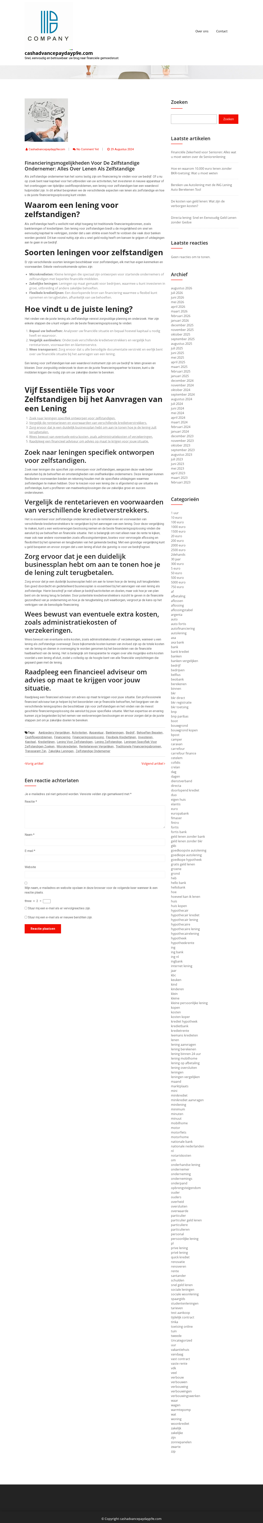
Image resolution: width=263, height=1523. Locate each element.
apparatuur (96, 732)
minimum (178, 1109)
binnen (176, 688)
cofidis (175, 762)
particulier (178, 1215)
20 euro (176, 536)
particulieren (180, 1229)
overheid (177, 1202)
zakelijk (176, 1428)
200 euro (177, 541)
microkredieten (67, 746)
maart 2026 (179, 311)
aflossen (177, 601)
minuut (176, 1118)
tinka (174, 1322)
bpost (175, 735)
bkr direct (178, 698)
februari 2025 (180, 371)
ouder (175, 1192)
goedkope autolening (186, 855)
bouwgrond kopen (184, 730)
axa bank (177, 642)
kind (174, 984)
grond (175, 873)
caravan (177, 744)
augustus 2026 (181, 288)
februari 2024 (180, 427)
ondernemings (181, 1178)
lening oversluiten (184, 1068)
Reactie (31, 801)
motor (175, 1128)
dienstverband (181, 781)
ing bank (177, 952)
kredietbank (179, 1026)
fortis (175, 827)
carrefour (178, 749)
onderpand (179, 1183)
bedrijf (130, 732)
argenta (176, 615)
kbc (173, 975)
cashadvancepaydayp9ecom (47, 149)
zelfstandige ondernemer (93, 751)
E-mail (30, 851)
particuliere (179, 1225)
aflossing (177, 605)
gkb (173, 846)
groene (176, 869)
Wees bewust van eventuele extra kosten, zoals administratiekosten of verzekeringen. (91, 437)
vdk (173, 1368)
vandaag (177, 1354)
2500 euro (178, 550)
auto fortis (178, 624)
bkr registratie (181, 702)
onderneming (181, 1174)
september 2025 (183, 339)
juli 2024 (177, 404)
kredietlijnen (46, 742)
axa (173, 638)
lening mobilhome (184, 1058)
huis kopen (179, 906)
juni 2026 (177, 297)
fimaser (176, 818)
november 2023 (182, 441)
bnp (174, 712)
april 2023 (178, 473)
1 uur (175, 513)
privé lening (179, 1252)
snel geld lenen (182, 1285)
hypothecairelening (185, 933)
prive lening (179, 1248)
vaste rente (179, 1363)
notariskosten (181, 1155)
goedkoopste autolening (188, 850)
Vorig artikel (34, 763)
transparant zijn (35, 751)
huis (174, 901)
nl (172, 1151)
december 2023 (182, 436)
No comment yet (88, 149)
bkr (173, 693)
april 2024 (178, 417)
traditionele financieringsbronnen (138, 746)
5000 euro (178, 582)
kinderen (177, 989)
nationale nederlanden (187, 1146)
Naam (29, 835)
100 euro (177, 522)
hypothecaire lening (185, 929)
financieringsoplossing (88, 737)
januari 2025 (180, 376)
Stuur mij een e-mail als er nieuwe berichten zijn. (60, 917)
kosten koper (180, 1017)
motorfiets (178, 1132)
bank (174, 647)
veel (174, 1373)
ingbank (177, 961)
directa (176, 786)
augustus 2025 (181, 344)
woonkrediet (180, 1423)
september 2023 (183, 450)
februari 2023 (180, 482)
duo (174, 795)
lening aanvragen (183, 1044)
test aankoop (180, 1313)
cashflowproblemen (38, 737)
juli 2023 (177, 459)
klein (174, 994)
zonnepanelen (181, 1442)
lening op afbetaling (185, 1063)
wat (173, 1414)
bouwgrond (179, 725)
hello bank (178, 883)
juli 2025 (177, 348)
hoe (174, 892)
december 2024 (182, 380)
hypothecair (179, 910)
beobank (177, 679)
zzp (173, 1451)
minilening (178, 1105)
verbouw (177, 1377)
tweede (176, 1336)
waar (174, 1400)
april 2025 (178, 362)
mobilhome (179, 1123)
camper (176, 739)
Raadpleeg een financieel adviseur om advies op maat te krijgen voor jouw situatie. (89, 441)
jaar (174, 970)
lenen (175, 1040)
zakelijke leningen (61, 751)
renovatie (178, 1262)
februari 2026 (180, 316)
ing (173, 947)
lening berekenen (183, 1049)
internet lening (181, 966)
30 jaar (176, 559)
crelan (175, 767)
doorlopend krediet (185, 790)
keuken (176, 980)
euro (174, 809)
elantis (176, 804)
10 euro (176, 517)
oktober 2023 (180, 445)
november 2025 (182, 330)
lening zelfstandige (108, 742)
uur (173, 1345)
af (172, 591)
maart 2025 (179, 367)
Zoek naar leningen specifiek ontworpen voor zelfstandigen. (72, 418)
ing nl (175, 957)
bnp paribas (179, 716)
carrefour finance (183, 753)
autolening (179, 633)
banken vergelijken (184, 661)
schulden (177, 1280)
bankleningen (115, 732)
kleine (175, 998)
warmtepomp (181, 1410)
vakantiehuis (180, 1350)
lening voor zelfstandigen (75, 742)
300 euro (177, 564)
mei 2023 (177, 468)
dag (173, 772)
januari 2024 (180, 431)
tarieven (177, 1308)
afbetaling (178, 596)
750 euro (177, 587)
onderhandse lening (185, 1165)
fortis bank (179, 832)
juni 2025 (177, 353)
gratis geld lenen (183, 864)
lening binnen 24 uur (186, 1054)
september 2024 (183, 394)
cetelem (177, 758)
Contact (222, 31)
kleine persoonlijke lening (189, 1003)
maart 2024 (179, 422)
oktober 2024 (180, 390)
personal (177, 1234)
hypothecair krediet (185, 915)
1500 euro (178, 531)
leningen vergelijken (185, 1077)
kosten (176, 1012)
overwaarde (179, 1211)
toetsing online (182, 1326)
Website (30, 867)
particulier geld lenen (186, 1220)
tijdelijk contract (182, 1317)
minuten (177, 1114)
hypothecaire (180, 924)
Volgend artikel (153, 763)
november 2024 (182, 385)
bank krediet (180, 651)
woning (176, 1419)
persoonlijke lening (185, 1239)
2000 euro (178, 545)
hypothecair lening (184, 920)
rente (175, 1271)
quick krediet (180, 1257)
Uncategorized (181, 1340)
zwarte (176, 1447)
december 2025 (182, 325)
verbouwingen (181, 1391)
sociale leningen (182, 1289)
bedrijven (178, 670)
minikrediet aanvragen (187, 1100)
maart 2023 (179, 478)
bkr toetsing (179, 707)
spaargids (178, 1299)
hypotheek (178, 938)
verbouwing (179, 1387)
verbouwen (179, 1382)
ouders (176, 1197)
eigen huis (178, 799)
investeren (145, 737)
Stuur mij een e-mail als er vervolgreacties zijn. (59, 908)
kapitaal (30, 742)
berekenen (179, 684)
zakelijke (177, 1433)
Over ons (202, 31)
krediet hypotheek (184, 1021)
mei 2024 (177, 413)
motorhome (180, 1137)
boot (174, 721)
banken (176, 656)
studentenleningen (185, 1303)
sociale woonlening (185, 1294)
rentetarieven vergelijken (96, 746)
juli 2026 (177, 293)
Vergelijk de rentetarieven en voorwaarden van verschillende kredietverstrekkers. (88, 423)
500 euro (177, 578)
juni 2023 (177, 464)
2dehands (178, 554)
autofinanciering (183, 628)
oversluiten (179, 1206)
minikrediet (179, 1095)
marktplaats (179, 1086)
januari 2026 (180, 320)
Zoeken (179, 102)
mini (174, 1091)
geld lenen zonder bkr (187, 841)
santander (178, 1276)
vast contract (180, 1359)
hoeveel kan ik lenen (185, 897)
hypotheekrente (182, 943)
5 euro (175, 568)
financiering (62, 737)
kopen (175, 1007)
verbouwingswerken (185, 1396)
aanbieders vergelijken (54, 732)
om (173, 1160)
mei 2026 (177, 302)
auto (174, 619)
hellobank (178, 887)
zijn (173, 1437)
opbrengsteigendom (186, 1188)
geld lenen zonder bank (188, 836)
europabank (180, 813)
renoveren (178, 1266)
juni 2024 (177, 408)
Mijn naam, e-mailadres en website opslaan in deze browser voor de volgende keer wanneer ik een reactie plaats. (91, 890)
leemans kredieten (184, 1035)
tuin (174, 1331)
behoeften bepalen (149, 732)
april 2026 (178, 307)
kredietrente (180, 1031)
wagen (175, 1405)
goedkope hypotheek (186, 860)
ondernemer (180, 1169)
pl (172, 1243)
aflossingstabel (182, 610)
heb (174, 878)
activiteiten (79, 732)
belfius (176, 675)
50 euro (176, 573)
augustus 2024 (181, 399)
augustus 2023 (181, 454)
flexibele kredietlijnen (121, 737)
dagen (175, 776)
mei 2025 (177, 357)
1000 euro (178, 527)
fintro (175, 823)
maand (176, 1081)
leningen (177, 1072)
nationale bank (182, 1142)
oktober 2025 (180, 334)
